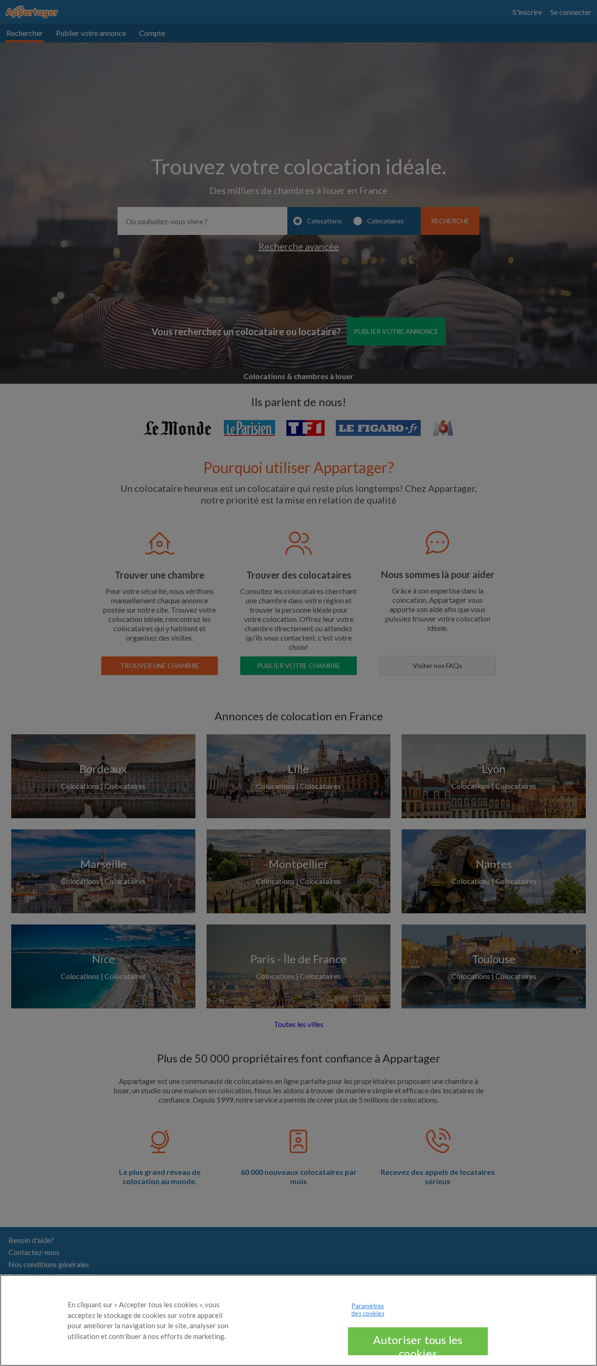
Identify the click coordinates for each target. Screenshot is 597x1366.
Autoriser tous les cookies (417, 1344)
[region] (298, 1320)
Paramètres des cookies (367, 1309)
